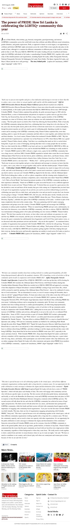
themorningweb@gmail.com (58, 501)
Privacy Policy (40, 519)
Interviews (60, 14)
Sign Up (38, 498)
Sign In (64, 8)
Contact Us (39, 506)
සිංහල (4, 8)
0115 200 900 (54, 504)
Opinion (42, 14)
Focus (25, 14)
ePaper (38, 509)
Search (54, 8)
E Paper (15, 8)
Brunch (27, 514)
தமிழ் (9, 8)
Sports (26, 517)
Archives (38, 512)
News (18, 14)
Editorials (33, 14)
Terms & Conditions (39, 515)
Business (50, 14)
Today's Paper (8, 14)
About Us (38, 503)
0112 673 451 (53, 507)
